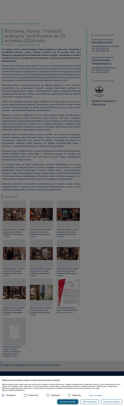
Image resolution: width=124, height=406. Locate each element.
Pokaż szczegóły (95, 395)
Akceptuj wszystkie (68, 402)
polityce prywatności (17, 390)
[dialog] (62, 203)
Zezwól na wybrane (111, 402)
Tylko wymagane (89, 402)
